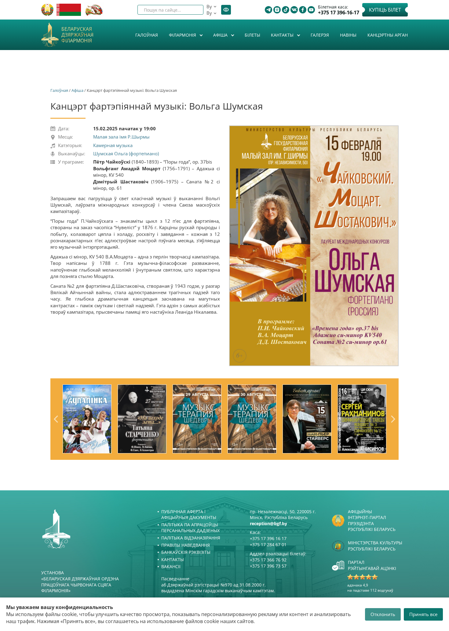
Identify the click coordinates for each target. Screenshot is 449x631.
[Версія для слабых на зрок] (226, 10)
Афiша (221, 35)
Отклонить (383, 614)
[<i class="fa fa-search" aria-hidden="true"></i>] (193, 9)
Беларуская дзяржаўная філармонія (77, 35)
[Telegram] (268, 9)
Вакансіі (171, 566)
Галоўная (146, 35)
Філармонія (183, 35)
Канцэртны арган (387, 35)
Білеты (252, 35)
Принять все (423, 614)
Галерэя (320, 35)
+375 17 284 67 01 (268, 544)
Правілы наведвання (185, 545)
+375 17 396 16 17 (268, 538)
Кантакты (283, 35)
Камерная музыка (113, 145)
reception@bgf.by (268, 523)
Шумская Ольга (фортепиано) (126, 153)
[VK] (294, 9)
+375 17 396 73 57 (268, 566)
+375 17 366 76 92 (268, 560)
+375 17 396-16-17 (338, 13)
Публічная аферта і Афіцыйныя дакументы (188, 515)
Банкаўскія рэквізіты (185, 552)
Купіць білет (385, 9)
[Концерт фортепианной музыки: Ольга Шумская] (314, 245)
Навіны (348, 35)
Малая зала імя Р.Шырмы (121, 137)
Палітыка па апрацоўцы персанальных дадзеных (190, 528)
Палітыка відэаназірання (190, 538)
